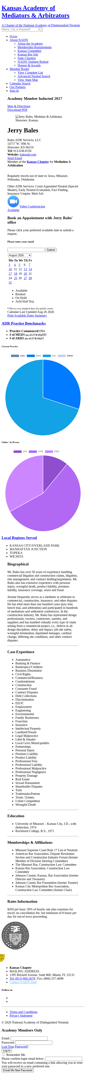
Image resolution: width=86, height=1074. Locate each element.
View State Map (28, 80)
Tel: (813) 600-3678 (22, 978)
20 (25, 273)
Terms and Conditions (23, 1012)
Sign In (14, 90)
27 (25, 278)
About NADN (19, 40)
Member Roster (19, 69)
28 (30, 278)
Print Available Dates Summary (27, 315)
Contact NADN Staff (23, 982)
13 (25, 269)
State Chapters (27, 58)
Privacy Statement (21, 1015)
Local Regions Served (19, 538)
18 (15, 273)
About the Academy (30, 43)
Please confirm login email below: (23, 1058)
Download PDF (17, 110)
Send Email (14, 158)
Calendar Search (20, 83)
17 (10, 273)
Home (13, 36)
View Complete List (30, 72)
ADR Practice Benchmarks (24, 323)
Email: (6, 1038)
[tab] (43, 323)
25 (15, 278)
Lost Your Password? (15, 1046)
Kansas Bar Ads (28, 54)
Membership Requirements (35, 47)
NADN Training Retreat (33, 61)
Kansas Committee (29, 51)
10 (10, 269)
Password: (8, 1042)
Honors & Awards (29, 65)
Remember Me (15, 1054)
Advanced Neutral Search (34, 76)
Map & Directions (18, 106)
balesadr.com (28, 154)
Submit (51, 249)
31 (10, 282)
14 (30, 269)
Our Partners (18, 87)
